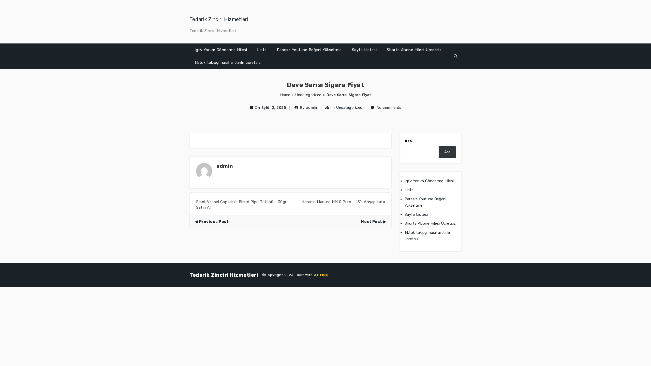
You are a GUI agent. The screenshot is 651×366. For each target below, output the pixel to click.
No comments (389, 107)
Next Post (371, 221)
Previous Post (214, 221)
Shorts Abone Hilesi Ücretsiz (414, 50)
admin (311, 107)
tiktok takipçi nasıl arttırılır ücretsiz (228, 62)
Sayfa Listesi (364, 50)
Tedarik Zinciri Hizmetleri (218, 19)
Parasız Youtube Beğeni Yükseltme (309, 50)
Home (285, 95)
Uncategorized (308, 95)
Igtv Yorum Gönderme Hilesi (221, 50)
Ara (408, 141)
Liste (262, 50)
